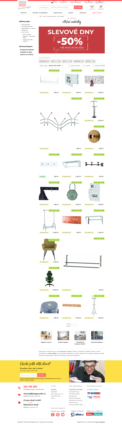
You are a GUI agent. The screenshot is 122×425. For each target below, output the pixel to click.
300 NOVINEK (26, 24)
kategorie (43, 61)
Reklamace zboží (30, 405)
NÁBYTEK (24, 13)
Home (44, 16)
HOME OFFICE (57, 13)
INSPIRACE (82, 13)
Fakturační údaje (55, 396)
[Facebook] (52, 414)
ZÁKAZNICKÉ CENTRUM (75, 389)
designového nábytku (66, 351)
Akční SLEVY (25, 32)
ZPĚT (41, 16)
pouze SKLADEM (100, 65)
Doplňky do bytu (26, 52)
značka (88, 61)
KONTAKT (53, 389)
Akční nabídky (60, 16)
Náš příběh (54, 391)
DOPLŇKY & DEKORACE (40, 13)
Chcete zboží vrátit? (32, 400)
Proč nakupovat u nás (57, 394)
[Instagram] (57, 414)
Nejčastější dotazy (74, 391)
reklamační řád (34, 407)
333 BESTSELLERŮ (27, 26)
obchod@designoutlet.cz (34, 394)
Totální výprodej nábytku (28, 40)
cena (52, 61)
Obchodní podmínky (74, 398)
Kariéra (53, 398)
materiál (77, 61)
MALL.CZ (99, 411)
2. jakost (87, 65)
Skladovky (25, 30)
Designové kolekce (51, 16)
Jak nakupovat (73, 396)
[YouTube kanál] (62, 414)
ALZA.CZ (81, 411)
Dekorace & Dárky (26, 54)
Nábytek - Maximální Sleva (29, 37)
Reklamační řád (73, 402)
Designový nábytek (27, 50)
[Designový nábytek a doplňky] (26, 5)
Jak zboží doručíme (74, 394)
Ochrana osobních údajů (76, 404)
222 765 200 (30, 386)
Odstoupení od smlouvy (75, 400)
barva (65, 61)
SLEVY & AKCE (96, 13)
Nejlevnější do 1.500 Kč (29, 28)
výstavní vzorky (75, 65)
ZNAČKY (71, 13)
